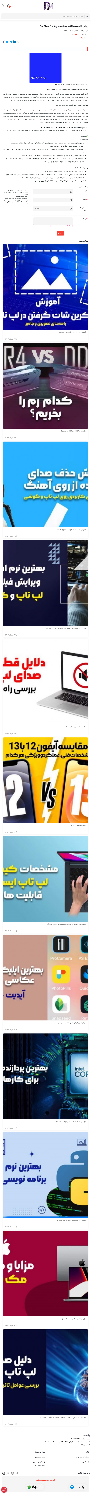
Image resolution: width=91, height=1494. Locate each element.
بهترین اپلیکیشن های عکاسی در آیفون (72, 1023)
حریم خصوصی (40, 1457)
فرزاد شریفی (76, 34)
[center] (86, 16)
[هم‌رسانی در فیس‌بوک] (3, 42)
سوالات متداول (40, 1452)
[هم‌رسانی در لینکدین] (14, 42)
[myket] (78, 1487)
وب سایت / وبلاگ (83, 209)
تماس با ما (84, 1462)
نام (86, 191)
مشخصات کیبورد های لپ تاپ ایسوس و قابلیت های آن (66, 924)
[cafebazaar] (35, 1487)
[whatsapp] (8, 1473)
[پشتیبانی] (4, 1490)
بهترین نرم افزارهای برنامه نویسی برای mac (71, 1220)
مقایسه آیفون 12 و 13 (78, 825)
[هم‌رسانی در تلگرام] (11, 42)
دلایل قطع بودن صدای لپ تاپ (75, 727)
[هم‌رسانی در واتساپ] (18, 42)
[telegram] (17, 1473)
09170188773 (75, 1439)
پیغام (84, 219)
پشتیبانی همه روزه (82, 1457)
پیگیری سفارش (38, 1462)
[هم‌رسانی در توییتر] (7, 42)
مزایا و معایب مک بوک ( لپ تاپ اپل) (73, 1319)
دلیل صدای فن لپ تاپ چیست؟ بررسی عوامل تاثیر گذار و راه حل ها (63, 1417)
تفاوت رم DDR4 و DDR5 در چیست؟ (73, 431)
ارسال (60, 233)
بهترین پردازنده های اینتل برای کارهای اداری (70, 1121)
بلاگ (81, 38)
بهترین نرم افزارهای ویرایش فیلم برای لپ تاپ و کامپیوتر (66, 628)
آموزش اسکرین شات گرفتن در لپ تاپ (72, 332)
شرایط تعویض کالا (39, 1466)
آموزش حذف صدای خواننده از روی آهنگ (71, 529)
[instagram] (12, 1473)
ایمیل (84, 199)
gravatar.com (22, 200)
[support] (3, 1473)
